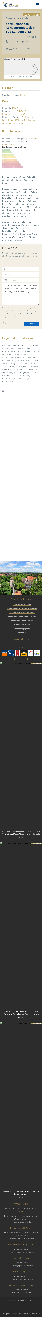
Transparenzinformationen (11, 1314)
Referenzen (22, 633)
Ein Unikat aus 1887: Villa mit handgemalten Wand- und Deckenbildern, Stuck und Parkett (21, 1012)
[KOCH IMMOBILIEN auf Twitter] (23, 644)
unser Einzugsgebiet (22, 629)
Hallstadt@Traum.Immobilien (22, 1292)
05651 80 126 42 (22, 1263)
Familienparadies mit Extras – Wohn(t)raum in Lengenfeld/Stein (21, 1192)
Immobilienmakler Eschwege (22, 621)
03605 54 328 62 (22, 1236)
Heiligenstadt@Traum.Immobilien (22, 1252)
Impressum (26, 1314)
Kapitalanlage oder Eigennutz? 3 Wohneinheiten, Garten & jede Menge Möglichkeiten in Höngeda (21, 832)
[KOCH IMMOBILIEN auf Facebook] (10, 644)
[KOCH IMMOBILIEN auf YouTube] (27, 644)
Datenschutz (35, 1314)
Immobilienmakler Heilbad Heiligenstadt (22, 608)
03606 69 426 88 (22, 1249)
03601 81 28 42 (22, 1219)
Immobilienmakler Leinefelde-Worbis (22, 617)
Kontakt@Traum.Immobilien (22, 1222)
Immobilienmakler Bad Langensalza (22, 612)
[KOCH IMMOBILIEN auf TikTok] (19, 644)
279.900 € (21, 1197)
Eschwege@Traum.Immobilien (22, 1266)
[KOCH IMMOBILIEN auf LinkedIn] (32, 644)
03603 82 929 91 (22, 1276)
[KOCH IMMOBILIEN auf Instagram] (15, 644)
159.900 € (21, 837)
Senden (31, 324)
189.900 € (21, 1017)
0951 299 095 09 (22, 1289)
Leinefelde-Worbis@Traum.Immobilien (22, 1239)
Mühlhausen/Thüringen (22, 604)
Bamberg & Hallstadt (22, 625)
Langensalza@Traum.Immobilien (22, 1279)
